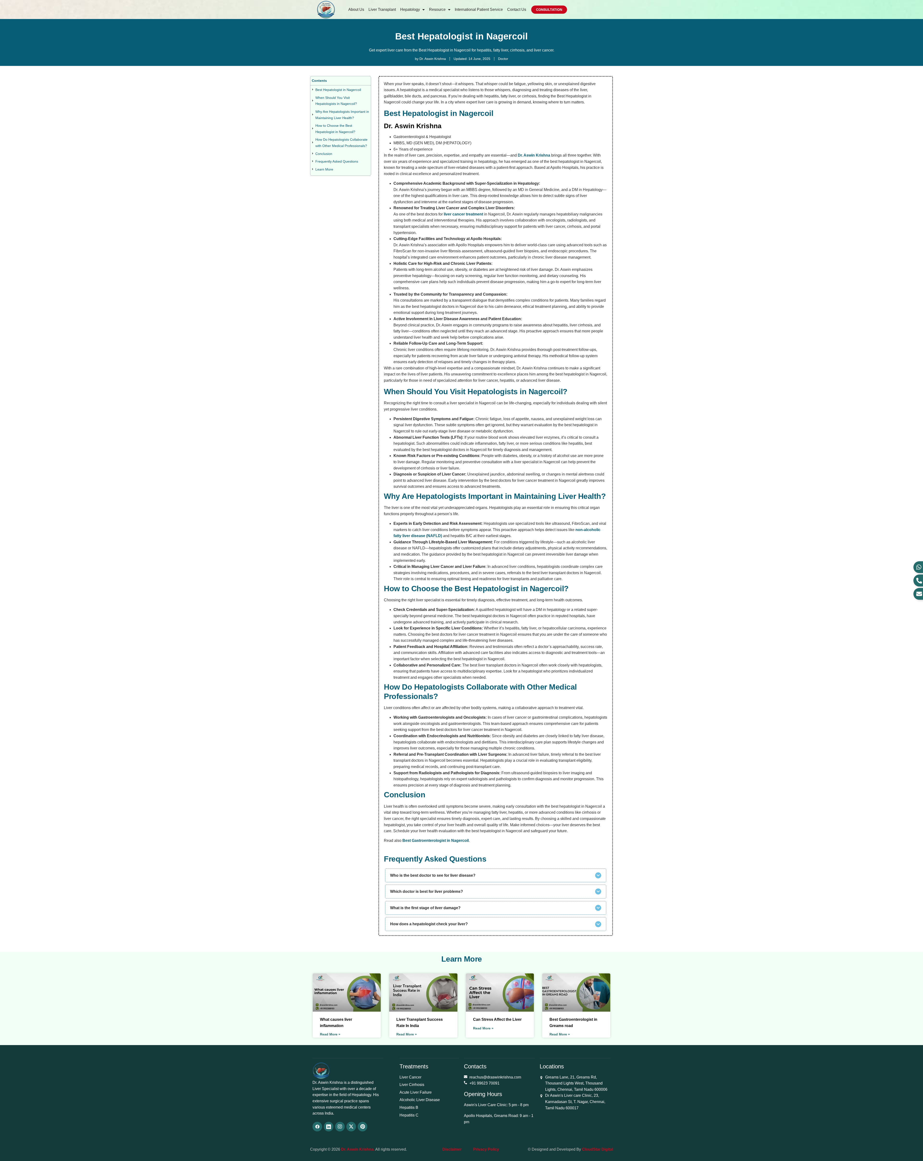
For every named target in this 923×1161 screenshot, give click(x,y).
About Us (356, 9)
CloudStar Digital (597, 1149)
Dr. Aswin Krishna (534, 155)
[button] (495, 875)
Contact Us (516, 9)
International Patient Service (479, 9)
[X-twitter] (351, 1126)
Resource (437, 9)
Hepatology (410, 9)
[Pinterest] (362, 1126)
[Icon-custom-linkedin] (328, 1126)
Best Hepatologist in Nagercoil (338, 90)
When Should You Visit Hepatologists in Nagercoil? (336, 101)
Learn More (324, 169)
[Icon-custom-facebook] (317, 1126)
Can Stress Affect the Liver (497, 1019)
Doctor (503, 59)
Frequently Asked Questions (336, 161)
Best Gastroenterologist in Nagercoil (435, 840)
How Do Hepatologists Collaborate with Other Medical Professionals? (341, 143)
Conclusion (323, 154)
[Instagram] (340, 1126)
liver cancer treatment (463, 214)
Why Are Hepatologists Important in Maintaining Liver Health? (342, 115)
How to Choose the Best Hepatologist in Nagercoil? (335, 129)
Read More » (330, 1034)
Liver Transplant (382, 9)
